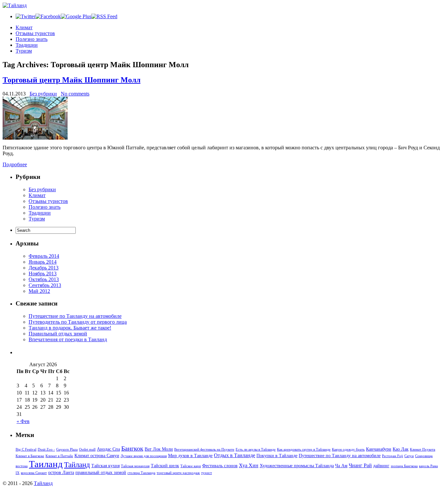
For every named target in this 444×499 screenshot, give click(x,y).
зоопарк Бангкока (404, 466)
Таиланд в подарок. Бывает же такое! (70, 328)
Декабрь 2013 (44, 267)
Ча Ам (341, 465)
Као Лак (401, 449)
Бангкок (132, 448)
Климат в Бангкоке (30, 456)
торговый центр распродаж (178, 473)
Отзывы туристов (35, 33)
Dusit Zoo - (46, 449)
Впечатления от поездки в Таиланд (68, 339)
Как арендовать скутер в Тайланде (304, 449)
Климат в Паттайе (59, 456)
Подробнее (15, 164)
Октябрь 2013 (44, 279)
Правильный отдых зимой (58, 333)
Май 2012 (39, 291)
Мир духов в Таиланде (190, 455)
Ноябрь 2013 (43, 273)
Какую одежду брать (348, 449)
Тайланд (77, 464)
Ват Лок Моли (159, 449)
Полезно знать (31, 39)
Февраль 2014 (44, 256)
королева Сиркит (34, 473)
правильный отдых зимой (100, 472)
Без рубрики (43, 93)
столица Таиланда (141, 473)
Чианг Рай (360, 465)
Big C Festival (26, 449)
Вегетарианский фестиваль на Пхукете (204, 449)
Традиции (27, 45)
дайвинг (381, 465)
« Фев (23, 421)
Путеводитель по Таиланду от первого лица (78, 322)
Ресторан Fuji (392, 456)
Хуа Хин (248, 465)
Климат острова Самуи (96, 455)
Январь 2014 (43, 262)
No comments (75, 93)
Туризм (24, 51)
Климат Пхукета (422, 449)
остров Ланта (61, 472)
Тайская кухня (105, 465)
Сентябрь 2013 (45, 285)
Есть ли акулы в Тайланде (256, 449)
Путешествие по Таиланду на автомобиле (75, 316)
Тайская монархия (135, 466)
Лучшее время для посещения (144, 456)
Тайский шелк (165, 465)
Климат (24, 27)
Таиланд (46, 464)
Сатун (409, 456)
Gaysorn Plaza (67, 449)
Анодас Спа (108, 449)
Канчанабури (378, 449)
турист (206, 473)
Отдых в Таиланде (234, 455)
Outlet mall (87, 449)
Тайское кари (190, 466)
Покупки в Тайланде (276, 455)
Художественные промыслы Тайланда (297, 465)
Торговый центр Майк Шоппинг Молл (71, 80)
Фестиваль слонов (220, 465)
